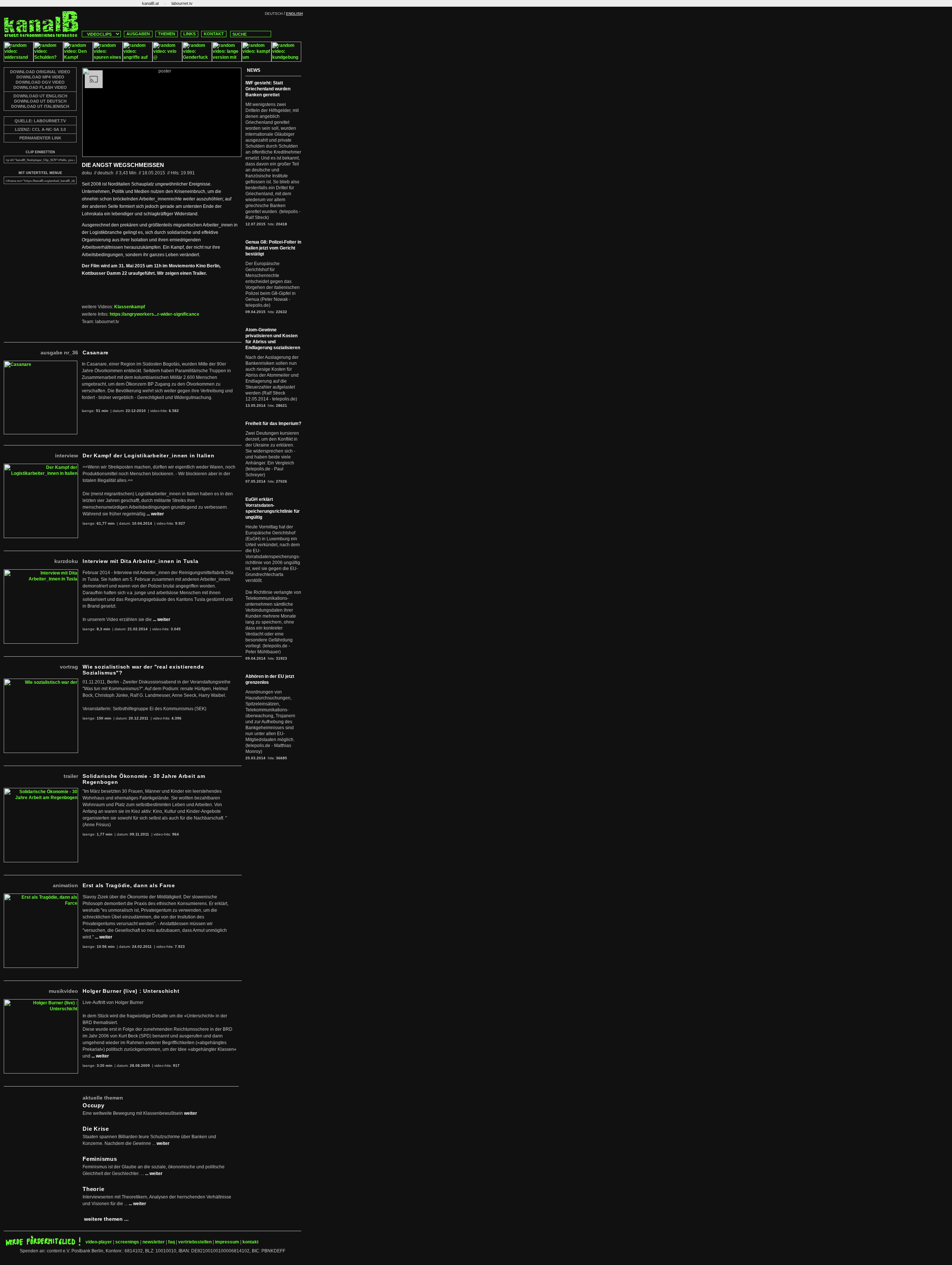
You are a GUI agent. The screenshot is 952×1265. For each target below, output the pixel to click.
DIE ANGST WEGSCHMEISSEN (123, 165)
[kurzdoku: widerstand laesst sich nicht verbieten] (18, 60)
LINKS (189, 34)
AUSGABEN (138, 34)
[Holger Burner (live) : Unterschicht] (41, 1002)
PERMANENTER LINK (40, 138)
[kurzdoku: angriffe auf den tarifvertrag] (137, 60)
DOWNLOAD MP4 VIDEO (40, 77)
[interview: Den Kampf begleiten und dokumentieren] (78, 60)
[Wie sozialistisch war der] (41, 681)
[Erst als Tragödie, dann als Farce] (41, 896)
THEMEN (166, 34)
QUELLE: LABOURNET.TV (40, 121)
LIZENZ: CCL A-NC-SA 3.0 (40, 129)
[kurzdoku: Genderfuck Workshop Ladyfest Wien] (197, 60)
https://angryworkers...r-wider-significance (154, 314)
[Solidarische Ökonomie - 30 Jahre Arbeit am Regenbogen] (41, 791)
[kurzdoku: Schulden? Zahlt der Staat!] (48, 60)
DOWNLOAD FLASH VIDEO (40, 87)
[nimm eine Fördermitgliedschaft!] (43, 1244)
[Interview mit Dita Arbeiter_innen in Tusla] (41, 572)
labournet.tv (182, 3)
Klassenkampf (129, 306)
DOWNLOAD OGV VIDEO (40, 82)
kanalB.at (150, 3)
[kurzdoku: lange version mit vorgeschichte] (227, 60)
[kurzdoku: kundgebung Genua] (286, 60)
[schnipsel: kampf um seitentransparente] (256, 60)
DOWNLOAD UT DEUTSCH (40, 101)
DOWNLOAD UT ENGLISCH (40, 96)
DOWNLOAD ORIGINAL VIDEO (40, 72)
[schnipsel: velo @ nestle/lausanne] (167, 60)
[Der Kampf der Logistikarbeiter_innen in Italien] (41, 466)
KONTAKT (214, 34)
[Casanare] (40, 363)
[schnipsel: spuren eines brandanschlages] (108, 60)
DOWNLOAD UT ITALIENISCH (40, 106)
